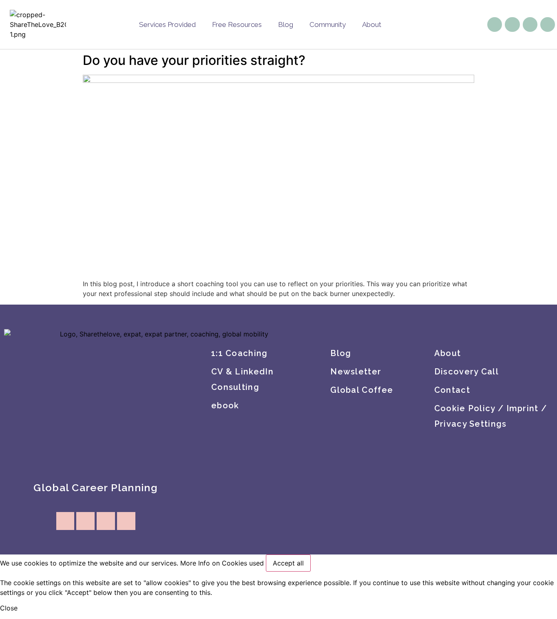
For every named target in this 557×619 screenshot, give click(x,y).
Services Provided (167, 24)
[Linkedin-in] (530, 24)
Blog (285, 24)
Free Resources (237, 24)
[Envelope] (494, 24)
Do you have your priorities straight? (194, 60)
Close (9, 608)
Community (327, 24)
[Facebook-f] (547, 24)
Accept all (288, 563)
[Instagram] (512, 24)
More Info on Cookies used (222, 563)
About (371, 24)
